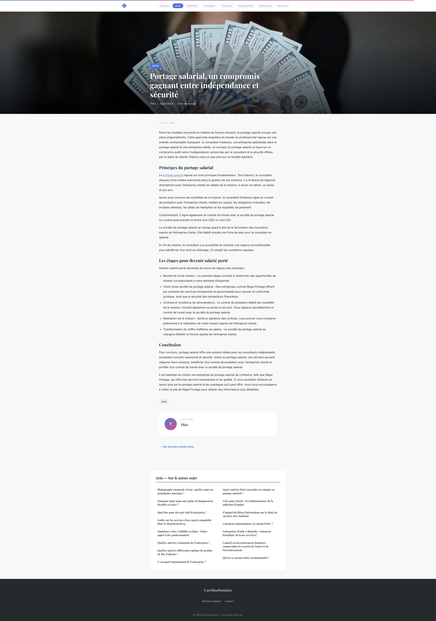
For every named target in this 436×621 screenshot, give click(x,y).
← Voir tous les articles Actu (176, 446)
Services (282, 5)
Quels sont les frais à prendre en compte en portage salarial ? (249, 491)
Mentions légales (211, 601)
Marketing (265, 5)
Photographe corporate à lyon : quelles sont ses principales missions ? (185, 491)
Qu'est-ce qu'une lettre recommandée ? (246, 557)
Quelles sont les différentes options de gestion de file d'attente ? (185, 552)
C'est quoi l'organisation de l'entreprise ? (182, 562)
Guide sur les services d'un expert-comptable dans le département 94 (185, 521)
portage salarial (173, 175)
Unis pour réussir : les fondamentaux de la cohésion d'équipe (248, 502)
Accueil (164, 5)
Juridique (227, 5)
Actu (178, 5)
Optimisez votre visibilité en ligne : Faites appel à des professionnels (182, 533)
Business (192, 5)
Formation (209, 5)
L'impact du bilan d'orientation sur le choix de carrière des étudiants (250, 514)
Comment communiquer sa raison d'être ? (248, 523)
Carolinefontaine (218, 590)
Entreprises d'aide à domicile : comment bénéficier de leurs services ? (247, 533)
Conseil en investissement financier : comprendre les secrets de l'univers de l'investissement (246, 546)
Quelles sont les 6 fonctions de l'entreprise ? (184, 542)
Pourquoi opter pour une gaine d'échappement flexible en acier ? (185, 502)
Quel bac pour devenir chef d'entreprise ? (182, 512)
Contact (229, 601)
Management (246, 5)
